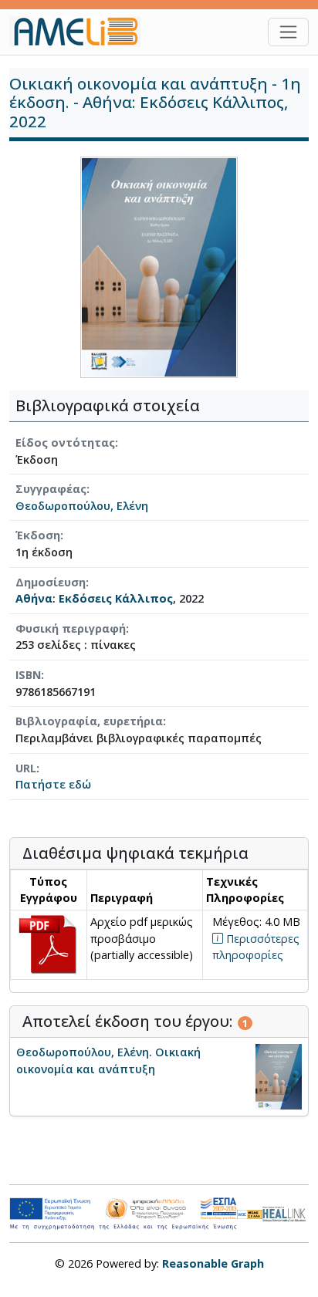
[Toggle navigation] (288, 32)
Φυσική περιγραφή (70, 628)
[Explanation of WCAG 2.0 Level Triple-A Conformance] (250, 1213)
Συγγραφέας (50, 488)
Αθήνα (33, 598)
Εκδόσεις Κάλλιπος (116, 598)
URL (25, 768)
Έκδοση (37, 535)
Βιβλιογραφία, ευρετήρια (89, 721)
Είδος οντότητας (65, 442)
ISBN (28, 674)
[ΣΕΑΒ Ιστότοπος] (285, 1212)
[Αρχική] (81, 31)
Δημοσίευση (50, 582)
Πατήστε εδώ (53, 784)
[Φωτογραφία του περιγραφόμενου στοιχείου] (159, 265)
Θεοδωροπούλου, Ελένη (81, 505)
